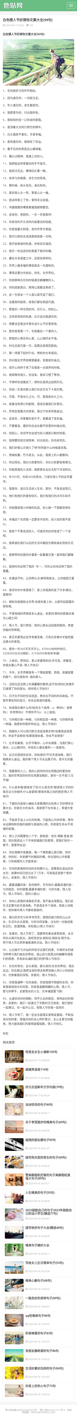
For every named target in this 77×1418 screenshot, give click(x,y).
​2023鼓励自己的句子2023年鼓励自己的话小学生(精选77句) (48, 1211)
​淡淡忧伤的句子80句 (39, 1104)
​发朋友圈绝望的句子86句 (42, 1350)
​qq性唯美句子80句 (37, 1315)
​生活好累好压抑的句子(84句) (44, 1368)
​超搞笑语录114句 (36, 1069)
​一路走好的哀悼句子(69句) (43, 1298)
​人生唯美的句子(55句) (40, 1192)
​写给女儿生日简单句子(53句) (44, 1262)
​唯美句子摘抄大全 (37, 1245)
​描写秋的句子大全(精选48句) (44, 1227)
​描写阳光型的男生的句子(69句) (46, 1157)
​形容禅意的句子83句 (39, 1333)
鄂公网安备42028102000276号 (21, 1410)
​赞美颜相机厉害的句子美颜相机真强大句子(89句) (47, 1176)
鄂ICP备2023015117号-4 (52, 1410)
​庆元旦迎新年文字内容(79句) (44, 1087)
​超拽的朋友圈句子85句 (40, 1140)
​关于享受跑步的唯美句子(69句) (46, 1122)
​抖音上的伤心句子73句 (40, 1386)
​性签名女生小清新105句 (41, 1052)
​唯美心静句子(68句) (38, 1280)
